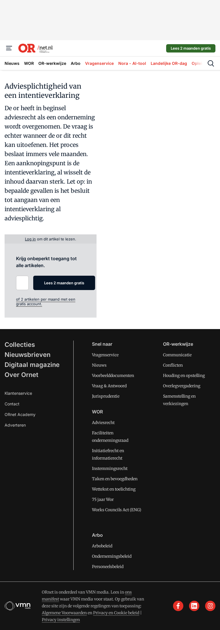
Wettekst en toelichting (113, 489)
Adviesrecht (103, 422)
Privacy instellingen (61, 619)
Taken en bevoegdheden (115, 478)
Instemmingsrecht (109, 468)
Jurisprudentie (105, 396)
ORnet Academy (20, 414)
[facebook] (178, 606)
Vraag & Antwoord (109, 385)
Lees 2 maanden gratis (191, 48)
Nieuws (99, 365)
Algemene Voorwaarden (64, 612)
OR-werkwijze (178, 344)
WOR (97, 412)
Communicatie (177, 354)
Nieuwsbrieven (27, 354)
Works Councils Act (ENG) (116, 509)
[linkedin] (194, 606)
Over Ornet (21, 374)
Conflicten (173, 365)
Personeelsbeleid (107, 566)
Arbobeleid (102, 546)
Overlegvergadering (181, 385)
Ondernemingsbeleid (111, 556)
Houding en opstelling (184, 375)
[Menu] (9, 48)
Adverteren (15, 425)
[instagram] (210, 606)
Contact (12, 403)
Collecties (20, 344)
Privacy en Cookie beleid (116, 612)
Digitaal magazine (32, 364)
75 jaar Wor (103, 499)
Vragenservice (105, 354)
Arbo (97, 535)
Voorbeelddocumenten (113, 375)
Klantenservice (18, 393)
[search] (210, 63)
